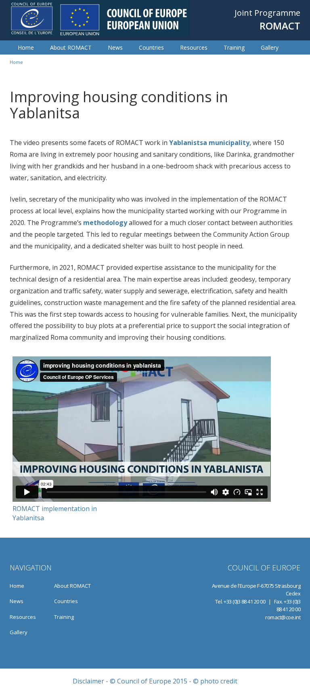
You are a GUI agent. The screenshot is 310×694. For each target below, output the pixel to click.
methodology (105, 222)
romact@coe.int (282, 617)
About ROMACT (71, 47)
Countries (151, 47)
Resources (193, 47)
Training (234, 47)
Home (26, 47)
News (115, 47)
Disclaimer (88, 681)
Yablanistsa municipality (209, 142)
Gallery (270, 47)
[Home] (100, 18)
